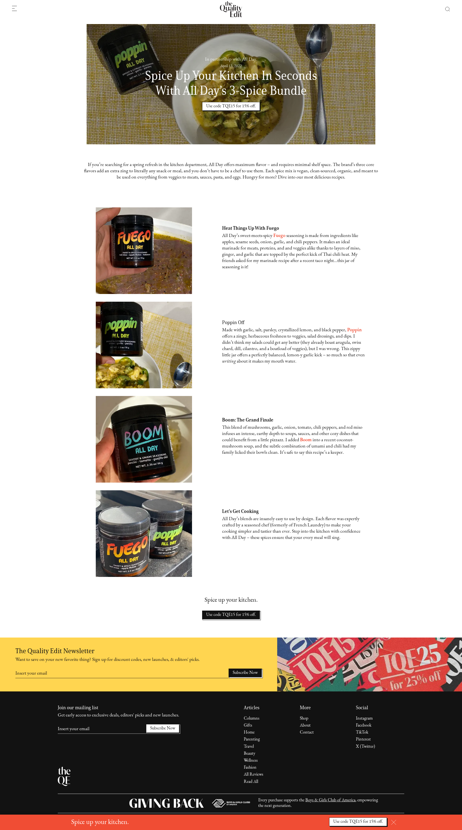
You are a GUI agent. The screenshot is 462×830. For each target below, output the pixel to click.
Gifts (248, 725)
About (305, 725)
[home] (231, 9)
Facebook (363, 725)
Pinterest (363, 739)
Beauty (249, 754)
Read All (251, 782)
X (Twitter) (365, 747)
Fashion (250, 768)
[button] (445, 9)
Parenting (252, 739)
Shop (304, 718)
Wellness (251, 761)
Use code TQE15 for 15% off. (231, 615)
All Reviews (253, 775)
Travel (249, 747)
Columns (251, 718)
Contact (307, 732)
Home (249, 732)
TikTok (362, 732)
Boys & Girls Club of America (330, 800)
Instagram (364, 718)
